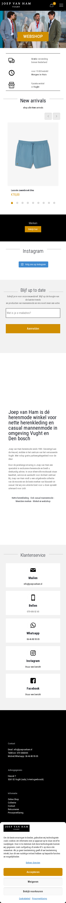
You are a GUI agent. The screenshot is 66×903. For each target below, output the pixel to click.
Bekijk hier (33, 229)
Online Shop (13, 799)
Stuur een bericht (33, 666)
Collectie (12, 802)
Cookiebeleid (24, 898)
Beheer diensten (33, 862)
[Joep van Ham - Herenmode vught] (16, 5)
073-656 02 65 (33, 611)
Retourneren (13, 809)
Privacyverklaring (39, 898)
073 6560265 (22, 753)
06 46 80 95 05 (33, 639)
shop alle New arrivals (33, 107)
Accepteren (33, 872)
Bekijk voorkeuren (33, 891)
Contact (11, 806)
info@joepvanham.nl (33, 584)
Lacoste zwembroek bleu (22, 190)
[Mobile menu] (61, 5)
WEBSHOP (33, 36)
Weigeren (33, 881)
